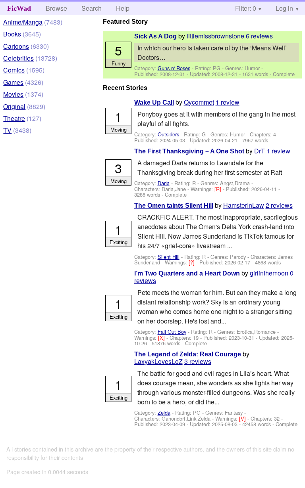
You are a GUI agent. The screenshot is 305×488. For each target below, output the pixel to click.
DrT (259, 150)
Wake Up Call (154, 102)
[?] (192, 262)
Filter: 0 (245, 8)
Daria (164, 183)
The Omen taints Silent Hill (173, 205)
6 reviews (259, 35)
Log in (284, 8)
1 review (227, 102)
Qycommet (199, 102)
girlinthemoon (269, 272)
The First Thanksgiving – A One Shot (189, 151)
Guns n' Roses (174, 68)
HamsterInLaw (243, 205)
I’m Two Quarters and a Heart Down (187, 273)
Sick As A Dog (155, 36)
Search (91, 8)
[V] (243, 418)
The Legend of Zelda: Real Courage (187, 354)
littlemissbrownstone (215, 35)
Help (122, 8)
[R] (218, 189)
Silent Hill (169, 256)
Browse (56, 8)
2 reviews (279, 205)
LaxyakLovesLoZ (158, 361)
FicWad (19, 8)
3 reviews (197, 361)
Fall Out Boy (172, 331)
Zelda (164, 412)
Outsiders (168, 134)
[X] (162, 337)
